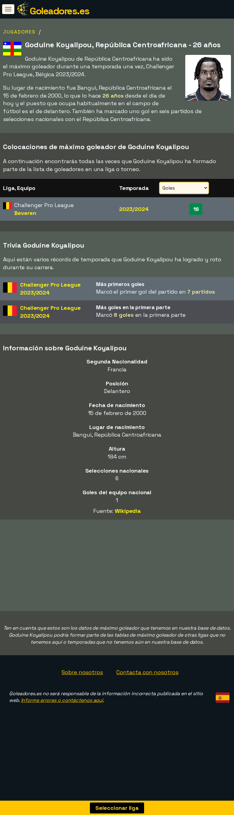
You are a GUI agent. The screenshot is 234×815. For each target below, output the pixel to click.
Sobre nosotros (82, 672)
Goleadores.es (59, 11)
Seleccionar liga (117, 807)
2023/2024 (134, 209)
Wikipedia (128, 510)
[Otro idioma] (222, 696)
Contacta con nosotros (147, 672)
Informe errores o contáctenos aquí (62, 700)
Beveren (25, 212)
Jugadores (19, 32)
